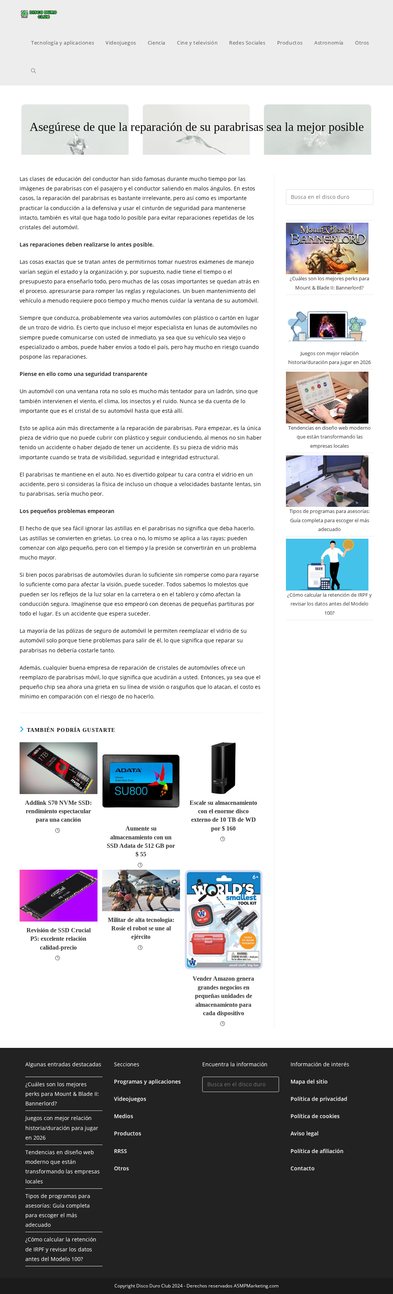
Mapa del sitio (309, 1081)
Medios (123, 1116)
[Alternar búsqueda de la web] (33, 71)
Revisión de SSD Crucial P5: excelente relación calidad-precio (58, 939)
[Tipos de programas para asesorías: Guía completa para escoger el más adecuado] (327, 481)
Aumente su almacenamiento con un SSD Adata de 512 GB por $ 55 (141, 841)
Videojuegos (130, 1098)
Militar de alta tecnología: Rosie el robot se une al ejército (141, 928)
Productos (127, 1133)
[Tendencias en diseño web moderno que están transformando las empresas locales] (327, 397)
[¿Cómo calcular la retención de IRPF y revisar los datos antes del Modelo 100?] (327, 564)
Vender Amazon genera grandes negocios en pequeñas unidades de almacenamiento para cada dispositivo (223, 995)
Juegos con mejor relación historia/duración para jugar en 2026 (61, 1127)
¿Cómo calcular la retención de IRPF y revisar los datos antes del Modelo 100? (329, 603)
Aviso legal (305, 1133)
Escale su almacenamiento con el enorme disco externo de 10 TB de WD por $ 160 (223, 815)
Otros (121, 1168)
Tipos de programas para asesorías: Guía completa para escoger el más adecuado (329, 520)
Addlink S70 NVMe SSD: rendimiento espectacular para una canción (58, 811)
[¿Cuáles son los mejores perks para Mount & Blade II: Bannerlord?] (327, 248)
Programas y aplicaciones (147, 1081)
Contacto (303, 1168)
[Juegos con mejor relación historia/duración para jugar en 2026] (327, 323)
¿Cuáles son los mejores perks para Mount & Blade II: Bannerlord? (62, 1094)
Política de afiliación (317, 1151)
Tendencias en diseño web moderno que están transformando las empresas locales (329, 436)
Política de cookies (315, 1116)
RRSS (120, 1151)
